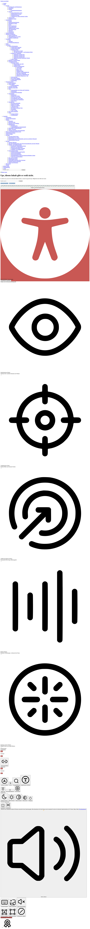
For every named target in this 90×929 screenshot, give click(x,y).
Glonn (4, 4)
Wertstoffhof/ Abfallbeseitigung (14, 128)
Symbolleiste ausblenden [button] (6, 280)
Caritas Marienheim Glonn (16, 12)
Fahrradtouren (11, 102)
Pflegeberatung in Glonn (16, 14)
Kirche (9, 24)
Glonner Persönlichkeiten (19, 66)
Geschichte (8, 44)
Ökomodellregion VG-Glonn (14, 36)
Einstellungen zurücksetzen (6, 917)
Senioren (10, 11)
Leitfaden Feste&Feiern (13, 37)
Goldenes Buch (17, 65)
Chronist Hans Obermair (16, 47)
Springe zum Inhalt (4, 1)
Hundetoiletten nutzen (13, 159)
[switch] (1, 374)
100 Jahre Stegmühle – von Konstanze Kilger (23, 52)
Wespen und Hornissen (13, 162)
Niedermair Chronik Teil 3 (19, 56)
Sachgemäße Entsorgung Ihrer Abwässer (16, 160)
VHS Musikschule (12, 29)
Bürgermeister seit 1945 (19, 64)
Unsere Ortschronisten (13, 46)
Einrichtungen (9, 20)
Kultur (7, 43)
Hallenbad (10, 30)
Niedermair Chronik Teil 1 (19, 54)
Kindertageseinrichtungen (16, 10)
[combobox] (38, 187)
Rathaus (7, 119)
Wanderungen (11, 93)
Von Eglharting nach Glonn (17, 98)
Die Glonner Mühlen (15, 78)
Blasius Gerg (19, 69)
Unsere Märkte (11, 84)
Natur (9, 88)
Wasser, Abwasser (12, 129)
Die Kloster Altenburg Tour (17, 107)
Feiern (9, 112)
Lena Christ (18, 68)
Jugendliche (10, 8)
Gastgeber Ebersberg (12, 86)
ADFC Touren (14, 110)
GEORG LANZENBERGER (22, 72)
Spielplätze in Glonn (12, 23)
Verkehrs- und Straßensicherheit (15, 144)
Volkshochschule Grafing (13, 28)
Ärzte (9, 40)
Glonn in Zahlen (9, 134)
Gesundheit (8, 39)
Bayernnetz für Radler (15, 103)
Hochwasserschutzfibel (16, 153)
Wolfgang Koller (19, 71)
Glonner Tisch (11, 17)
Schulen (10, 21)
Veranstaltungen (6, 167)
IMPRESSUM (12, 183)
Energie (7, 165)
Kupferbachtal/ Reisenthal (16, 92)
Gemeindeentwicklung (10, 132)
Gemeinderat (8, 117)
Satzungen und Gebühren (13, 123)
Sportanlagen (11, 31)
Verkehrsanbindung (10, 33)
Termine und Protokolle (11, 118)
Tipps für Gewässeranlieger (16, 156)
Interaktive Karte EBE (13, 87)
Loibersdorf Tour (14, 106)
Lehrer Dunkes (14, 59)
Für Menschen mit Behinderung (15, 6)
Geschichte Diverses (12, 61)
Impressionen (14, 91)
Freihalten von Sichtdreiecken (17, 149)
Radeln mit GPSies (15, 104)
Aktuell (4, 3)
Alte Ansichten (14, 77)
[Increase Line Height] (2, 768)
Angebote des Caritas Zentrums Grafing (19, 16)
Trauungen (10, 121)
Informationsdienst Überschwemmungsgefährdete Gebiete (23, 155)
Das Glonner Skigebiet (13, 111)
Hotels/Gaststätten (12, 83)
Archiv (4, 168)
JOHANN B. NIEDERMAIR (22, 74)
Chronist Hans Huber (15, 48)
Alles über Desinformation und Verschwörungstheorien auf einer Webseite (23, 143)
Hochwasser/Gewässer (13, 150)
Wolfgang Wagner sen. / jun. (22, 75)
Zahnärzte (10, 41)
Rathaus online (6, 166)
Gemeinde (5, 116)
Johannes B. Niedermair (16, 53)
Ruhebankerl (13, 94)
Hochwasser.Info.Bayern (16, 154)
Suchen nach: (6, 169)
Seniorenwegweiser (15, 15)
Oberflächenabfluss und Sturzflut (18, 151)
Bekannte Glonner (15, 62)
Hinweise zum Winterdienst (17, 147)
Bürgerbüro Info (11, 122)
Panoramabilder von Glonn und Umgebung (20, 90)
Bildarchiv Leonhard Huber (14, 60)
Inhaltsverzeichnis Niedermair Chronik (22, 58)
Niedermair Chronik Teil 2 (19, 55)
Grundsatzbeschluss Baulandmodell (18, 127)
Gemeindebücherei (12, 27)
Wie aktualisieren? (82, 809)
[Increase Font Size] (2, 751)
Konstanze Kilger (14, 49)
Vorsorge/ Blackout (12, 142)
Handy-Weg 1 (14, 100)
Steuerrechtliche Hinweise (13, 140)
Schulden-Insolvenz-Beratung (14, 161)
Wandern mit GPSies (15, 96)
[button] (1, 375)
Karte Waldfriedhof (12, 25)
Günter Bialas (19, 67)
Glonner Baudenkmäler (16, 79)
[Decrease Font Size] (2, 756)
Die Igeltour (13, 109)
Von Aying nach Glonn (16, 97)
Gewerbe (8, 135)
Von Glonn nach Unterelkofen (17, 99)
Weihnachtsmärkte (15, 85)
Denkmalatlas (14, 80)
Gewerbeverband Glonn (13, 136)
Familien (10, 9)
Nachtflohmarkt (14, 115)
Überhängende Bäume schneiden (18, 148)
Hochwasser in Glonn (18, 50)
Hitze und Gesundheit (13, 157)
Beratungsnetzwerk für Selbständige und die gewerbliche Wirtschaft (22, 138)
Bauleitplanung (11, 124)
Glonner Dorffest (14, 113)
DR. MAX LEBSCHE (21, 73)
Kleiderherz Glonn (12, 18)
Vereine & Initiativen (12, 35)
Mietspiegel (8, 163)
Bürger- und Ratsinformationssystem (13, 131)
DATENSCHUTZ (4, 183)
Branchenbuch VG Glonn (13, 137)
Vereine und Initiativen (10, 34)
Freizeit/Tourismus (10, 81)
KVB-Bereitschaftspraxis (13, 42)
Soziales (7, 5)
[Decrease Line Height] (2, 773)
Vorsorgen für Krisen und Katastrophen (16, 130)
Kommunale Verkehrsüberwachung (18, 146)
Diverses (7, 141)
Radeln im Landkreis (15, 105)
